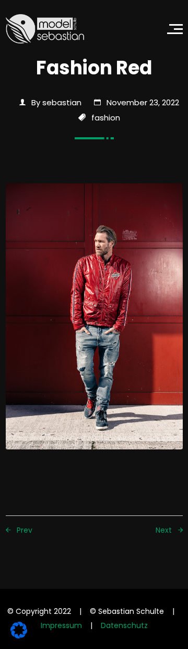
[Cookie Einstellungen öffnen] (18, 629)
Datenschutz (124, 625)
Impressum (61, 625)
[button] (175, 29)
